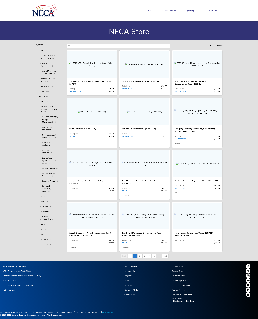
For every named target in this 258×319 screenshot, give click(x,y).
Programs (128, 276)
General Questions (179, 271)
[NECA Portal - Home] (44, 10)
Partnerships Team (179, 280)
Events (127, 280)
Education (128, 285)
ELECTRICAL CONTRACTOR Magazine (18, 285)
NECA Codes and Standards (183, 301)
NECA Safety (177, 298)
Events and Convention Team (183, 285)
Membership (129, 271)
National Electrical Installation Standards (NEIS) (22, 276)
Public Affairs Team (179, 290)
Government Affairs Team (182, 295)
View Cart (213, 10)
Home (149, 10)
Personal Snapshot (168, 10)
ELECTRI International (11, 280)
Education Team (178, 276)
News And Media (131, 290)
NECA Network (9, 290)
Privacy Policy (107, 312)
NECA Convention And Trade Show (17, 271)
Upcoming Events (193, 10)
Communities (129, 295)
